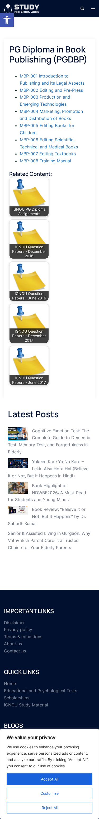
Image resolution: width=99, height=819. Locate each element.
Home (10, 683)
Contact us (15, 650)
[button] (7, 20)
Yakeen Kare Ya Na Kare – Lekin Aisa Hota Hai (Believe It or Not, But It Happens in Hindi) (48, 468)
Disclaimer (14, 622)
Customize (49, 793)
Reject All (50, 807)
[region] (49, 774)
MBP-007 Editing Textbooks (48, 153)
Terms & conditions (23, 636)
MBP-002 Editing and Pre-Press (51, 90)
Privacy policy (18, 629)
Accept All (49, 779)
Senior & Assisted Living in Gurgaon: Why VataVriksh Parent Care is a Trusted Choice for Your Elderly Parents (49, 540)
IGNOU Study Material (26, 704)
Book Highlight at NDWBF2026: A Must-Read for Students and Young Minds (47, 492)
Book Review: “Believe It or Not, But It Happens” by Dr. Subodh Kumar (47, 516)
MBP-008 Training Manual (45, 160)
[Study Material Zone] (21, 8)
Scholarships (16, 697)
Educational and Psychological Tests (40, 690)
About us (13, 643)
